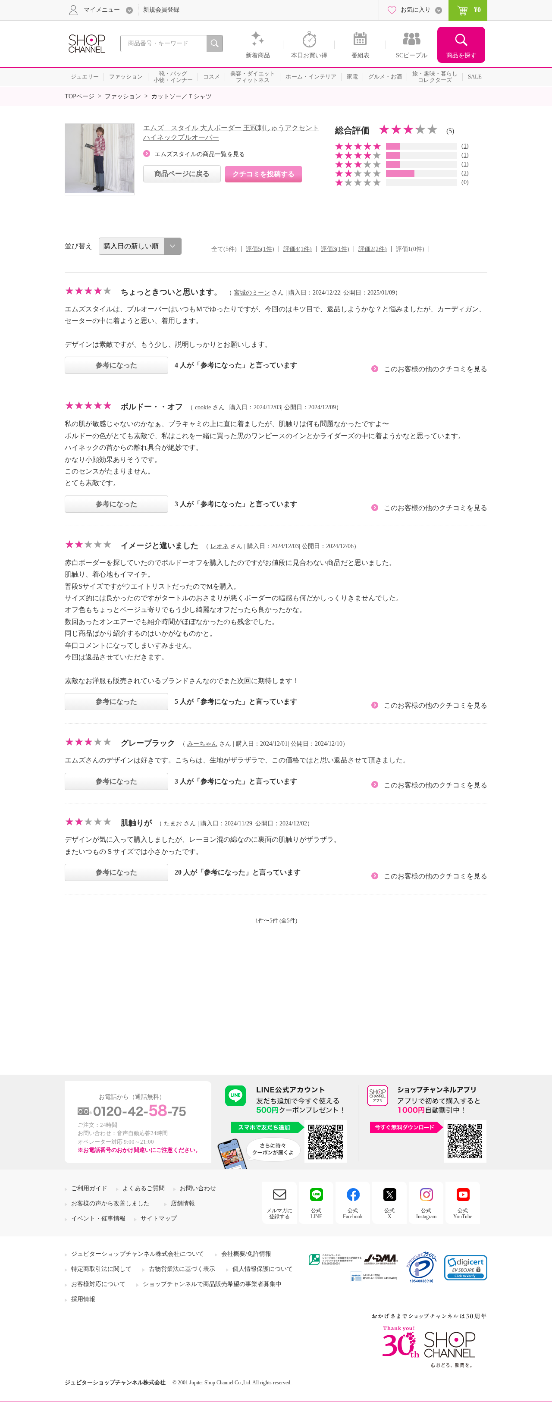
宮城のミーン (252, 292)
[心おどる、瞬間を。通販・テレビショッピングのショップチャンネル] (86, 43)
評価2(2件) (372, 249)
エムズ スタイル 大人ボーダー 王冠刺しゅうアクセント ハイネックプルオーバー (231, 132)
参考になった (116, 365)
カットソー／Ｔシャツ (181, 96)
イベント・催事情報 (98, 1218)
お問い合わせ (198, 1188)
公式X (389, 1214)
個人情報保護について (262, 1269)
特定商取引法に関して (101, 1269)
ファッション (123, 96)
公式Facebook (353, 1214)
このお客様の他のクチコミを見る (435, 369)
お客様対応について (98, 1284)
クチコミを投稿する (263, 174)
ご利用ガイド (89, 1188)
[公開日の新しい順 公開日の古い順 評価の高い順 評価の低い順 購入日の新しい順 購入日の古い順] (140, 246)
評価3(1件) (335, 249)
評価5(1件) (260, 249)
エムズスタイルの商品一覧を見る (199, 154)
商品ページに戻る (182, 173)
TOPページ (79, 96)
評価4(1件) (297, 249)
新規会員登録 (161, 9)
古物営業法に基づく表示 (182, 1269)
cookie (203, 407)
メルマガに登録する (279, 1214)
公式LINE (316, 1214)
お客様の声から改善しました (110, 1203)
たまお (173, 823)
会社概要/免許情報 (246, 1254)
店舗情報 (183, 1203)
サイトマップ (159, 1218)
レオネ (219, 546)
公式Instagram (426, 1214)
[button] (465, 1267)
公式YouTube (462, 1214)
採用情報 (83, 1299)
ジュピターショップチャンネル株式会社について (137, 1254)
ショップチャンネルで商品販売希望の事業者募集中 (212, 1284)
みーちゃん (202, 743)
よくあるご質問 (143, 1188)
